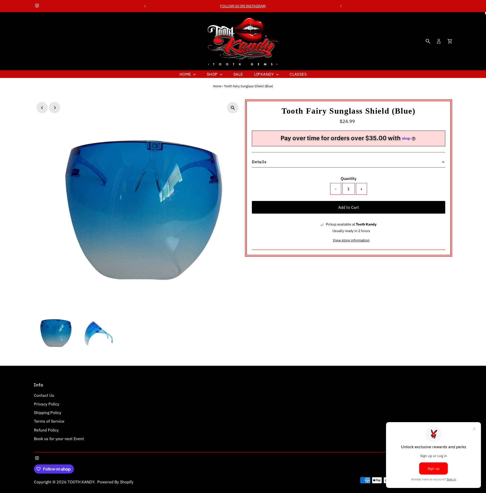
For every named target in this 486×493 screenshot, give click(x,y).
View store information (351, 240)
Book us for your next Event (59, 438)
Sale (238, 74)
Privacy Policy (46, 403)
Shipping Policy (47, 412)
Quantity (348, 178)
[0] (450, 41)
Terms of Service (49, 421)
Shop (213, 74)
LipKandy (264, 74)
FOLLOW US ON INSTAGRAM (243, 6)
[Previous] (145, 6)
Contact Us (44, 395)
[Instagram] (37, 6)
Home (185, 74)
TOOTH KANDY (81, 481)
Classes (298, 74)
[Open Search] (428, 41)
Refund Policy (46, 430)
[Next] (341, 6)
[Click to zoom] (232, 107)
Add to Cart (348, 207)
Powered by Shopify (115, 481)
